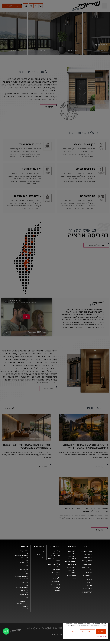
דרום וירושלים (39, 554)
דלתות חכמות (87, 564)
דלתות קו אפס (87, 561)
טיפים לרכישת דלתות (55, 574)
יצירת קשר (24, 546)
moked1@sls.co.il (21, 576)
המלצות (89, 582)
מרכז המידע (55, 546)
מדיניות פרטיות (87, 589)
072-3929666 (23, 579)
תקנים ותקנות (56, 588)
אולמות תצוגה (87, 576)
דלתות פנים (88, 557)
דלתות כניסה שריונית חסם (72, 552)
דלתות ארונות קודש (71, 577)
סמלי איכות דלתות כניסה (54, 560)
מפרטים (57, 591)
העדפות (74, 632)
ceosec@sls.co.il (22, 587)
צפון (42, 557)
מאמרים (89, 579)
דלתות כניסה (87, 554)
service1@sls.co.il (21, 555)
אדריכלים (89, 573)
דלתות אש (56, 578)
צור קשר (89, 585)
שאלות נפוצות (55, 569)
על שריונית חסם (86, 551)
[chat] (6, 631)
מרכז (42, 551)
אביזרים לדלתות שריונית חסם (70, 563)
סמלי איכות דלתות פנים (54, 565)
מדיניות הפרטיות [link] (101, 636)
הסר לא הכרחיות (87, 632)
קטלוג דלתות (71, 546)
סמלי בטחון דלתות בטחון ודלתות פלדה (55, 553)
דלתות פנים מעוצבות (72, 571)
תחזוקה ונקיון (55, 584)
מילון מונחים (56, 581)
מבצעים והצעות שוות (87, 568)
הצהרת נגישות (87, 592)
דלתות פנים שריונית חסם (72, 557)
